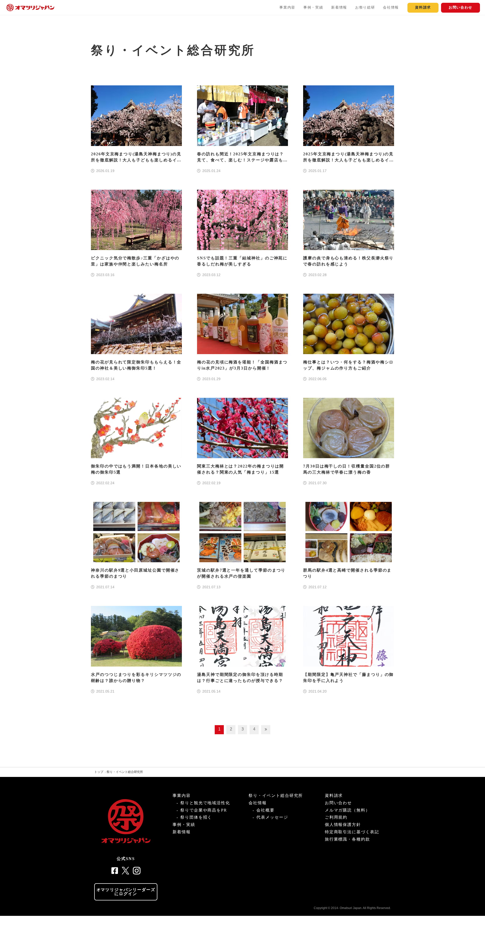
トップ (98, 772)
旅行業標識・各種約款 (347, 839)
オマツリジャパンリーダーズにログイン (125, 892)
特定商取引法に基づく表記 (352, 832)
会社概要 (265, 810)
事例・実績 (313, 7)
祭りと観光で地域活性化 (205, 803)
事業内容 (287, 7)
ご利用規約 (336, 817)
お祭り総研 (365, 7)
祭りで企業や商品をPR (203, 810)
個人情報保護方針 (343, 824)
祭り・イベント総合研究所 (125, 772)
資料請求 (423, 7)
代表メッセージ (272, 817)
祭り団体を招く (196, 817)
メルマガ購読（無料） (347, 810)
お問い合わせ (460, 7)
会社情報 (391, 7)
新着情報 (339, 7)
